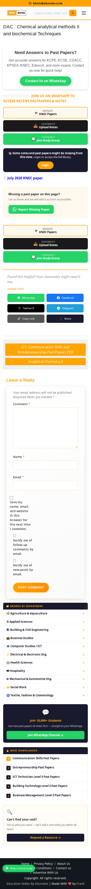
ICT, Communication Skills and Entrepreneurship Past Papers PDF (45, 350)
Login (45, 165)
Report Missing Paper (34, 209)
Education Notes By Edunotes (27, 884)
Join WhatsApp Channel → (45, 735)
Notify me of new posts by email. (23, 569)
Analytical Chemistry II (45, 361)
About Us (63, 863)
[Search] (72, 13)
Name (19, 457)
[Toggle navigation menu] (84, 13)
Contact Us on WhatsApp (45, 81)
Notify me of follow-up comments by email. (23, 547)
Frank (80, 884)
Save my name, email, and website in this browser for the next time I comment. (20, 515)
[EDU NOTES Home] (16, 13)
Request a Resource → (45, 837)
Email (18, 477)
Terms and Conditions (36, 868)
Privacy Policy (43, 863)
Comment (21, 404)
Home (25, 863)
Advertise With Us (45, 872)
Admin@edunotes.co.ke (47, 3)
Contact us (63, 868)
